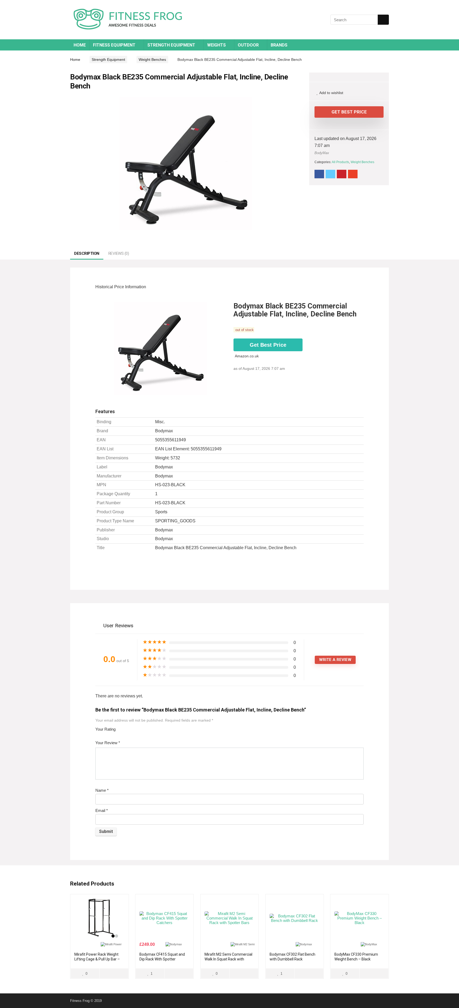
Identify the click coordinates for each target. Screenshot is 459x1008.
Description (86, 253)
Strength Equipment (171, 45)
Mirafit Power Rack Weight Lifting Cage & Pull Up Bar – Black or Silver (97, 959)
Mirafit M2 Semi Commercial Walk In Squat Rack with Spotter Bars (228, 959)
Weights (216, 45)
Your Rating (105, 729)
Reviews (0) (118, 253)
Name (102, 790)
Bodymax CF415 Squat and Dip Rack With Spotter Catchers (162, 959)
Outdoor (248, 45)
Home (80, 45)
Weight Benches (152, 59)
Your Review (107, 742)
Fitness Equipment (114, 45)
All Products (340, 162)
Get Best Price (349, 112)
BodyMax (321, 153)
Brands (279, 45)
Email (101, 810)
